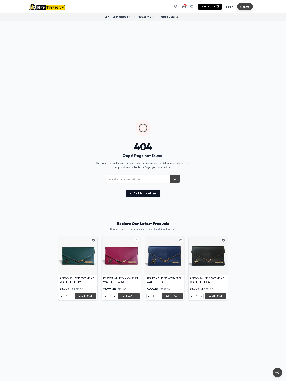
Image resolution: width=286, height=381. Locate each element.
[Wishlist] (192, 7)
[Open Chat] (277, 372)
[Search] (176, 7)
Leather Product (116, 16)
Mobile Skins (169, 16)
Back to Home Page (145, 193)
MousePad (144, 16)
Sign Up (245, 6)
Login (229, 6)
